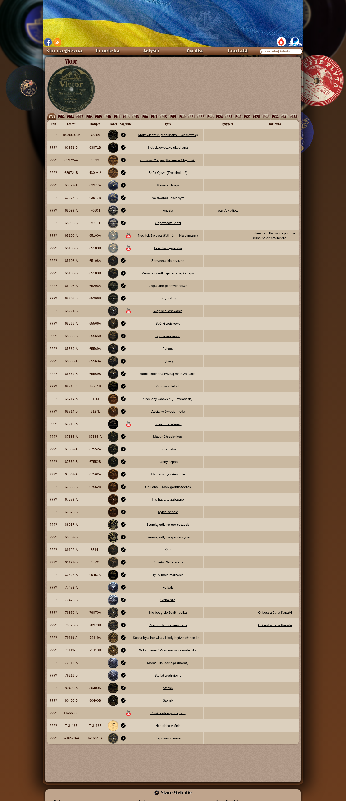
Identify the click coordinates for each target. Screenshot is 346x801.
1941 (284, 117)
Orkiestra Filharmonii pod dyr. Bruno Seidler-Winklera (274, 235)
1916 (144, 117)
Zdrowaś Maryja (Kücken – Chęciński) (168, 160)
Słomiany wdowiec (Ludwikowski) (168, 399)
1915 (135, 117)
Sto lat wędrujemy (168, 675)
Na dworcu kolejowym (168, 198)
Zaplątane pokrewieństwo (168, 286)
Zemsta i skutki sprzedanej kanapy (168, 273)
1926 (237, 117)
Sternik (168, 688)
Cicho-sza (167, 600)
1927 (247, 117)
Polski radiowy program (168, 713)
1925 (228, 117)
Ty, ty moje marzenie (167, 575)
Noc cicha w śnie (168, 725)
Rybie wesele (168, 512)
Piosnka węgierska (168, 248)
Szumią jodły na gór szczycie (168, 524)
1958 (293, 117)
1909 (98, 117)
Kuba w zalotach (168, 386)
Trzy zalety (168, 298)
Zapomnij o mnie (168, 738)
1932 (275, 117)
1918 (163, 117)
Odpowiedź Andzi (168, 223)
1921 (191, 117)
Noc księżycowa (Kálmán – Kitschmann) (168, 235)
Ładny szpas (168, 462)
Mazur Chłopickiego (168, 436)
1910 (107, 117)
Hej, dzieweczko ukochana (168, 147)
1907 (79, 117)
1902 (61, 117)
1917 (154, 117)
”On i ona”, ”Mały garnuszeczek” (168, 487)
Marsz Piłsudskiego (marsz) (168, 663)
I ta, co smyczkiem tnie (168, 474)
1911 (117, 117)
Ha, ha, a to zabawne (168, 499)
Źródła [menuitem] (194, 51)
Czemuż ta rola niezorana (168, 625)
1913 (126, 117)
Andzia (168, 210)
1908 (89, 117)
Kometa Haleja (168, 185)
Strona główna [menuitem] (64, 51)
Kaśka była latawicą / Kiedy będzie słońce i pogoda (168, 638)
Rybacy (167, 348)
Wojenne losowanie (167, 311)
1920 (182, 117)
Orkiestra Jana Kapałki (275, 612)
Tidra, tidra (168, 449)
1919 (172, 117)
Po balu (168, 587)
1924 (219, 117)
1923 (210, 117)
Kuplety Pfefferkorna (168, 562)
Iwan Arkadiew (227, 210)
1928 (256, 117)
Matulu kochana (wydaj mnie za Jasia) (168, 374)
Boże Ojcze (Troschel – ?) (168, 173)
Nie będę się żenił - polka (168, 612)
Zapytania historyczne (167, 260)
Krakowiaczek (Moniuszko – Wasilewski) (168, 135)
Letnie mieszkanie (168, 424)
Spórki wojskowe (167, 323)
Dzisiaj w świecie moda (168, 411)
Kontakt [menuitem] (238, 51)
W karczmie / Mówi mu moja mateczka (168, 650)
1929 (265, 117)
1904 (70, 117)
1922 (200, 117)
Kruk (167, 550)
